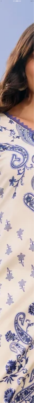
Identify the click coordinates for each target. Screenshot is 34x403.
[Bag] (32, 1)
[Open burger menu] (1, 1)
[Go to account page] (31, 1)
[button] (32, 1)
